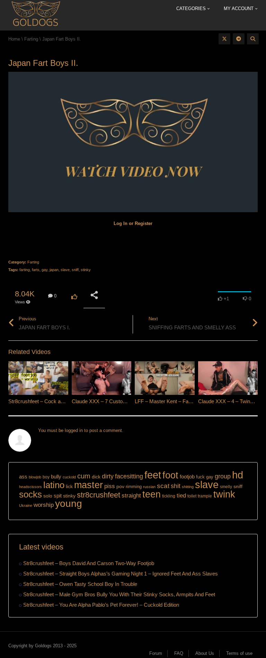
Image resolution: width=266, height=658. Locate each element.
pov (120, 486)
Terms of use (239, 653)
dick (96, 476)
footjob (187, 476)
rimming (134, 486)
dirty (108, 476)
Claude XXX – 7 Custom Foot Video (112, 401)
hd (237, 474)
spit (58, 496)
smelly (226, 487)
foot (170, 475)
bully (56, 476)
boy (46, 477)
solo (47, 496)
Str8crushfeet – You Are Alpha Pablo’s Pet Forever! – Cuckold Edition (101, 605)
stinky (86, 270)
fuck (200, 477)
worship (44, 505)
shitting (188, 487)
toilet (191, 496)
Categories (191, 8)
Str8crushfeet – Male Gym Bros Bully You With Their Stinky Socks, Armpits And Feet (119, 594)
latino (53, 485)
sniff (75, 270)
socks (30, 494)
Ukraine (25, 505)
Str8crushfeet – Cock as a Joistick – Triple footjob (64, 401)
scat (163, 486)
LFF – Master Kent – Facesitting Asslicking (183, 401)
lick (69, 486)
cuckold (69, 477)
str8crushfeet (98, 495)
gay (44, 270)
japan (54, 270)
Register (143, 223)
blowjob (35, 477)
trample (205, 496)
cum (83, 476)
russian (149, 487)
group (223, 476)
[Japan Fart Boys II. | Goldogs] (35, 14)
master (88, 484)
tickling (168, 496)
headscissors (30, 487)
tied (181, 495)
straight (131, 495)
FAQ (178, 653)
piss (109, 486)
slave (65, 270)
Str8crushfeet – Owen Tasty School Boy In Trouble (80, 584)
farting (24, 270)
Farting (33, 262)
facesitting (129, 476)
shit (175, 486)
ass (23, 476)
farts (35, 270)
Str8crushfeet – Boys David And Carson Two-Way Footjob (88, 563)
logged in (74, 430)
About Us (204, 653)
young (68, 503)
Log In (120, 223)
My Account (239, 8)
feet (152, 474)
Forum (155, 653)
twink (224, 494)
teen (151, 494)
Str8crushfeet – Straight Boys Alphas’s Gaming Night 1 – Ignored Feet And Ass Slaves (120, 574)
